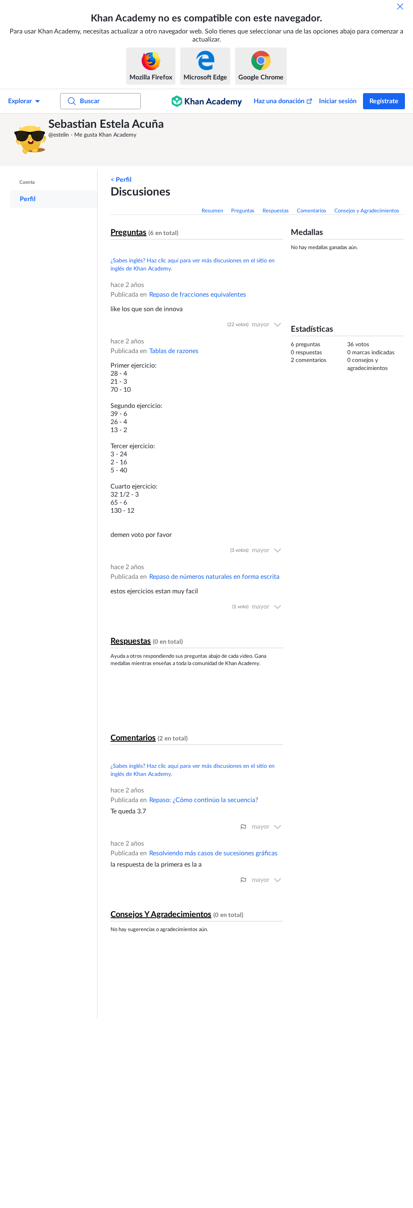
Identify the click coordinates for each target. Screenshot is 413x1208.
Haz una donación (279, 101)
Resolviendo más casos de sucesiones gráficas (213, 853)
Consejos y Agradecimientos (366, 211)
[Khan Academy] (206, 101)
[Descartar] (400, 6)
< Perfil (121, 180)
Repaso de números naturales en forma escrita (214, 577)
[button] (30, 140)
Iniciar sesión (338, 101)
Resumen (212, 211)
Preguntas (242, 211)
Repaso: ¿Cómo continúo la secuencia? (203, 800)
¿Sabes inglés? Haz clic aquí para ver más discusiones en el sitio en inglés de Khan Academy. (193, 265)
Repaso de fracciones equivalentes (197, 294)
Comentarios (311, 211)
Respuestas (276, 211)
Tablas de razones (173, 351)
